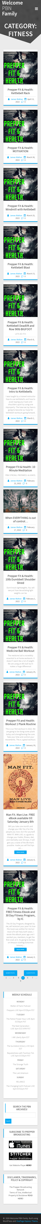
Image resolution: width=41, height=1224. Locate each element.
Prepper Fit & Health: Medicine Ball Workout (20, 649)
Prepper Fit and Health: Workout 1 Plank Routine (20, 722)
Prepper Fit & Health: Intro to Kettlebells (20, 389)
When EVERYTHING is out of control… (20, 519)
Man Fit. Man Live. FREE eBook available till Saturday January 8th (20, 818)
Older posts (30, 973)
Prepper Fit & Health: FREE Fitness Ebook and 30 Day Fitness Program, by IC (20, 913)
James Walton (17, 99)
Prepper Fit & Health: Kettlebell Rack (20, 91)
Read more (20, 852)
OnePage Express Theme (27, 1221)
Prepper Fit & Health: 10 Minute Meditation (20, 468)
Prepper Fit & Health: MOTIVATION (20, 149)
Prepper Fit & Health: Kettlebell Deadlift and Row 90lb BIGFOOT (20, 325)
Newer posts (10, 973)
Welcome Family (12, 8)
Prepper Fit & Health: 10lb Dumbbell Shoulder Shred (21, 579)
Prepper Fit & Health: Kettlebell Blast (20, 265)
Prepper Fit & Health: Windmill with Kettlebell (21, 207)
